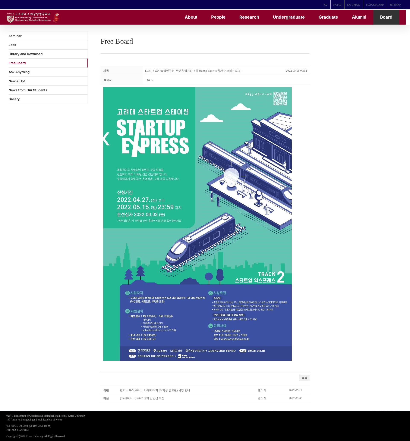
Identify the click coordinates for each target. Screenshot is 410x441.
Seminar (15, 36)
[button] (149, 79)
